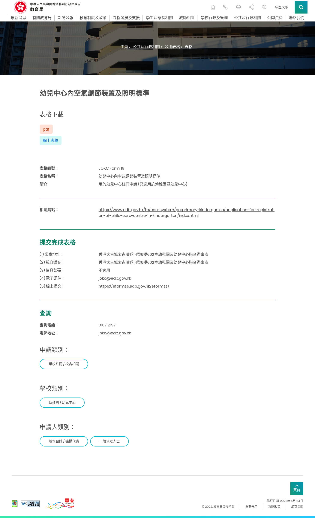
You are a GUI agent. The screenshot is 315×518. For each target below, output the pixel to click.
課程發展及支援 (126, 18)
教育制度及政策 (93, 18)
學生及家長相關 (159, 18)
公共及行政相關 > (147, 46)
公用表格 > (174, 46)
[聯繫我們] (225, 7)
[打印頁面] (238, 7)
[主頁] (212, 7)
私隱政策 (274, 506)
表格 (188, 46)
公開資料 (275, 18)
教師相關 (187, 18)
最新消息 (18, 18)
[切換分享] (251, 7)
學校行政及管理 (214, 18)
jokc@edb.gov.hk (115, 278)
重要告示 (251, 506)
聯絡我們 (296, 18)
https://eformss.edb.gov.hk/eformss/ (134, 286)
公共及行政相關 (247, 18)
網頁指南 (297, 506)
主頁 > (125, 46)
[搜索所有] (301, 7)
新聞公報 (65, 18)
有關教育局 (42, 18)
